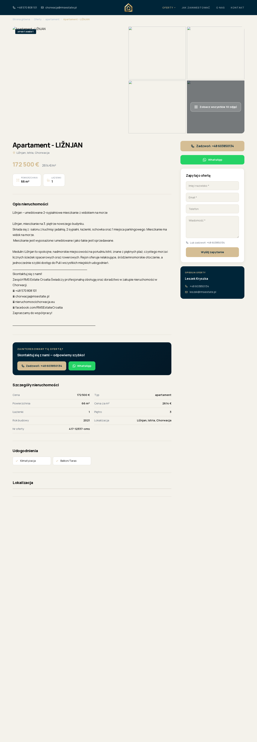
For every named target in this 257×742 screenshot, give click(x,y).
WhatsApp (84, 366)
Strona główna (21, 19)
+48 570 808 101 (27, 7)
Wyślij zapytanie (212, 252)
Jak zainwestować (196, 7)
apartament (52, 19)
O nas (220, 7)
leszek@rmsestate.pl (203, 292)
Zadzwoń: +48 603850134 (44, 366)
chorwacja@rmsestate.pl (61, 7)
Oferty (167, 7)
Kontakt (237, 7)
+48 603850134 (199, 286)
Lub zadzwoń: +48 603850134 (207, 242)
